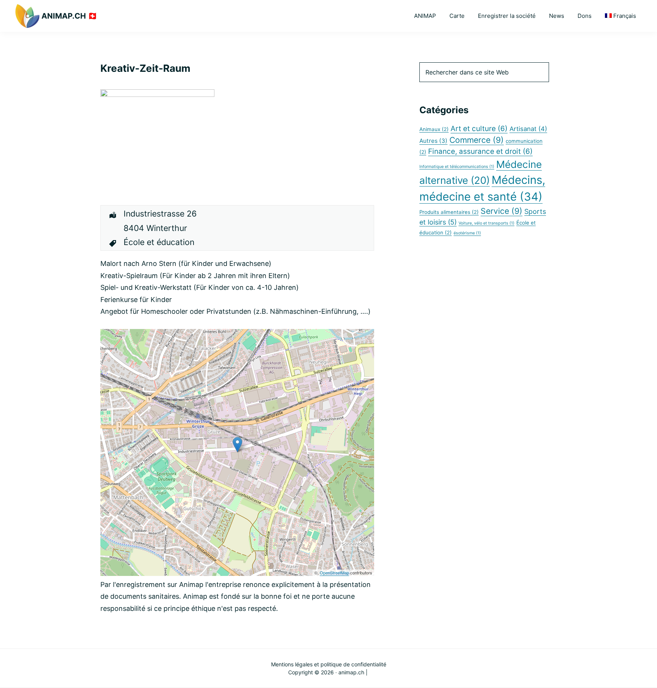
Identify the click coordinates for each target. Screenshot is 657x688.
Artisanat (528, 129)
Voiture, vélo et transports (486, 223)
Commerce (476, 140)
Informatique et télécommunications (456, 166)
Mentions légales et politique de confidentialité (328, 664)
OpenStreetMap (334, 572)
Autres (433, 140)
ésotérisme (467, 233)
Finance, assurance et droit (480, 151)
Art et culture (479, 128)
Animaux (434, 129)
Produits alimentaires (449, 212)
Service (501, 211)
